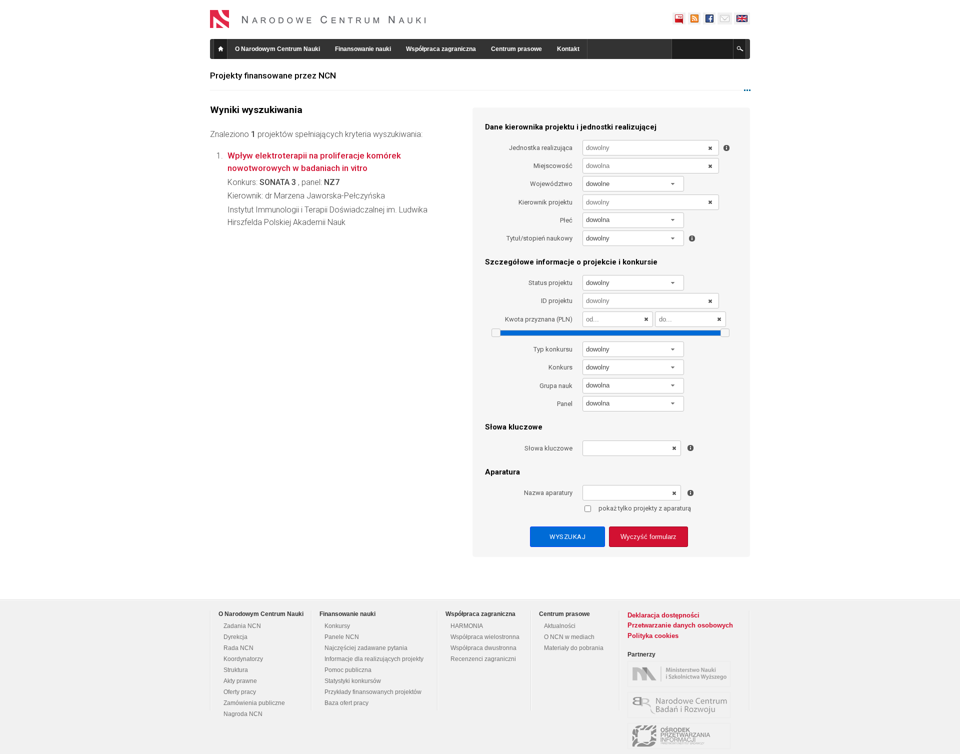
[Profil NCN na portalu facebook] (709, 18)
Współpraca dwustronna (483, 648)
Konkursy (337, 626)
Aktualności (560, 626)
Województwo (551, 184)
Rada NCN (239, 648)
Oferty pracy (240, 692)
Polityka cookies (653, 636)
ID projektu (556, 300)
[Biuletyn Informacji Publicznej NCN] (679, 18)
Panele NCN (341, 637)
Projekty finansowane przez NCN (273, 75)
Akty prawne (240, 681)
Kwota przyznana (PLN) (538, 319)
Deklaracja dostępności (664, 615)
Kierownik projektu (545, 202)
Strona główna (221, 49)
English (742, 18)
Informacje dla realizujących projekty (374, 659)
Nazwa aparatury (548, 492)
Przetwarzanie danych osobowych (680, 625)
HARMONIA (466, 626)
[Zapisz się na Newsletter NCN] (725, 18)
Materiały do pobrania (574, 648)
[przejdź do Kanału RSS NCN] (694, 18)
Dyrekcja (236, 637)
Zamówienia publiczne (254, 703)
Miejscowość (553, 166)
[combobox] (633, 184)
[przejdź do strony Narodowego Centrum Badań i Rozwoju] (682, 705)
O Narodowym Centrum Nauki (277, 49)
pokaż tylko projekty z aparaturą (644, 508)
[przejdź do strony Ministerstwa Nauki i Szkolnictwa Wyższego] (682, 674)
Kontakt (568, 49)
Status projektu (550, 282)
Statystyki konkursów (352, 681)
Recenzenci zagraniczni (483, 659)
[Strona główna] (318, 19)
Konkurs (560, 367)
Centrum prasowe (516, 49)
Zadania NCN (242, 626)
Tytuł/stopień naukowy (539, 238)
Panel (564, 404)
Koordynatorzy (243, 659)
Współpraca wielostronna (485, 637)
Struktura (236, 670)
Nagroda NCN (243, 714)
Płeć (566, 220)
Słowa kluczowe (548, 448)
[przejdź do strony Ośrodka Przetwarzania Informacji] (682, 736)
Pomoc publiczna (348, 670)
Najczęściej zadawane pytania (366, 648)
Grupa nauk (556, 386)
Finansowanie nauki (363, 49)
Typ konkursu (553, 349)
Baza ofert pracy (346, 703)
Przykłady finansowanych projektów (373, 692)
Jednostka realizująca (540, 148)
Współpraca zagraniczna (441, 49)
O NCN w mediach (569, 637)
